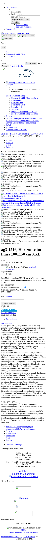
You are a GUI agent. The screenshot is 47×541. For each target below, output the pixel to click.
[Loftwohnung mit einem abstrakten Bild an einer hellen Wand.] (23, 207)
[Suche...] (31, 63)
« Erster (9, 140)
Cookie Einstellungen (14, 444)
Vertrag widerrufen (8, 536)
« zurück (9, 143)
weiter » (9, 145)
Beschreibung (11, 319)
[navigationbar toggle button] (8, 36)
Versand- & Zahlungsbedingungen (19, 427)
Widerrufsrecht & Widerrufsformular (20, 429)
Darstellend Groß (18, 105)
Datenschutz (11, 433)
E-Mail (14, 14)
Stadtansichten (16, 109)
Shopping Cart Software (25, 536)
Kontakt (9, 440)
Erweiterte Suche (16, 66)
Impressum (10, 436)
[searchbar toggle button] (7, 38)
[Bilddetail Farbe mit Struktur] (13, 198)
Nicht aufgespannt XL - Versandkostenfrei (18, 290)
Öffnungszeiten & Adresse (28, 120)
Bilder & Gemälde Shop (15, 54)
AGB (8, 438)
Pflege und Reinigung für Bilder (23, 111)
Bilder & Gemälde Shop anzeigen (24, 98)
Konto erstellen (22, 25)
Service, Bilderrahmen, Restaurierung (21, 118)
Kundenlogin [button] (11, 7)
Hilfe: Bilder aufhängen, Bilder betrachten (23, 531)
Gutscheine (10, 56)
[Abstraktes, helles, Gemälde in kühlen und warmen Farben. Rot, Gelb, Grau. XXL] (23, 196)
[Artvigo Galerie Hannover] (15, 33)
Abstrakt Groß (16, 100)
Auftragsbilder (12, 120)
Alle (7, 52)
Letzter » (9, 147)
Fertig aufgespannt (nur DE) (12, 287)
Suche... (41, 63)
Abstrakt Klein (17, 102)
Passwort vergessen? (24, 27)
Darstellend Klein (18, 107)
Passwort (14, 17)
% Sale (39, 118)
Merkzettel (10, 29)
